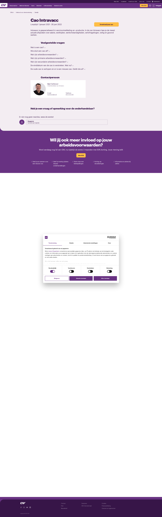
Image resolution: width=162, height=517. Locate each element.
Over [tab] (109, 243)
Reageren (31, 121)
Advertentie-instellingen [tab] (90, 243)
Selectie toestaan (81, 278)
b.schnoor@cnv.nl (52, 94)
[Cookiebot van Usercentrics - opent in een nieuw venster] (109, 237)
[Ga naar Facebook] (21, 507)
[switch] (71, 271)
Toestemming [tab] (53, 243)
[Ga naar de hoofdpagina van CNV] (3, 5)
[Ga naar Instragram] (24, 507)
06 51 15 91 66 (69, 94)
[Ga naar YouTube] (27, 507)
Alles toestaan (105, 278)
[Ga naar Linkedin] (30, 507)
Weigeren (57, 278)
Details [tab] (71, 243)
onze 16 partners (54, 251)
